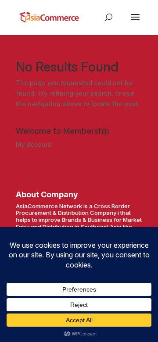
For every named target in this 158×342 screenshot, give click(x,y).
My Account (34, 144)
